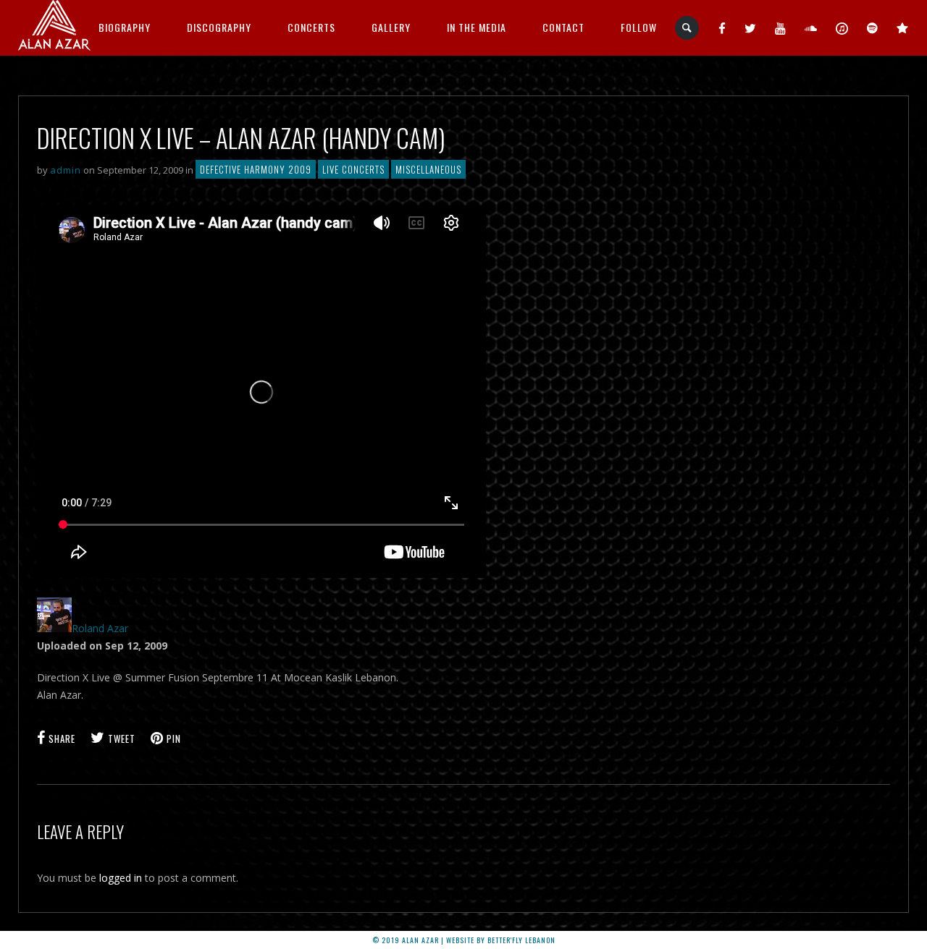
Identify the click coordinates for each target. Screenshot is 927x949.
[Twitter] (750, 27)
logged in (120, 878)
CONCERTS (311, 27)
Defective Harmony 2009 (255, 169)
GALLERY (391, 27)
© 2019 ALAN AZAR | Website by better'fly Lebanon (463, 940)
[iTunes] (842, 27)
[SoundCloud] (811, 27)
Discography (219, 27)
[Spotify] (872, 27)
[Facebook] (722, 27)
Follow (639, 27)
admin (65, 169)
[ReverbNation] (903, 27)
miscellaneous (428, 169)
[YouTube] (781, 27)
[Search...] (687, 28)
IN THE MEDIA (476, 27)
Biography (124, 27)
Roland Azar (100, 628)
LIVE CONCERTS (353, 169)
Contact (563, 27)
